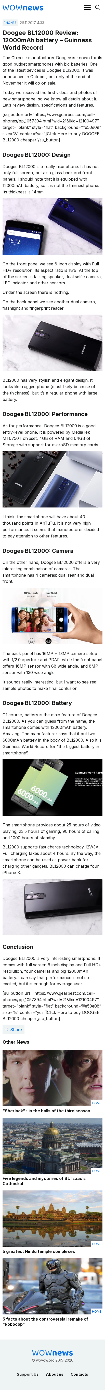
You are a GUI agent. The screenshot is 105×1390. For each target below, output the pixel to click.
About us (54, 1374)
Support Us (28, 1374)
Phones (10, 23)
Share (16, 1029)
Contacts (79, 1374)
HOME (96, 1103)
